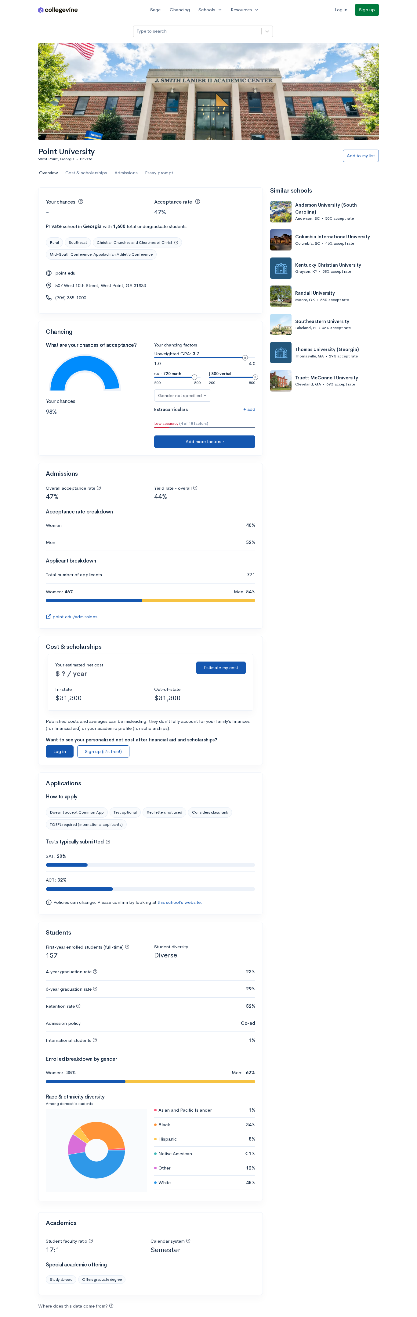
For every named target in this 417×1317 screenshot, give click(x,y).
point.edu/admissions (75, 616)
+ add (249, 409)
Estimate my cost (221, 667)
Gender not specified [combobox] (180, 395)
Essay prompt (159, 173)
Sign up (367, 9)
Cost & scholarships (86, 173)
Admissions (126, 173)
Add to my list (361, 155)
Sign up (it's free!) (103, 751)
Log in (341, 9)
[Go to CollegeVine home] (58, 9)
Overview (48, 173)
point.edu (65, 273)
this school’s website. (180, 902)
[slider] (245, 357)
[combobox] (137, 31)
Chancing (180, 9)
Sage (155, 9)
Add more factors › (205, 441)
